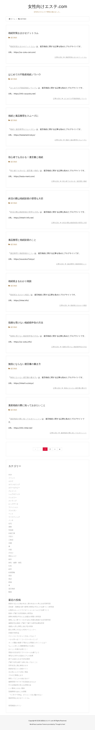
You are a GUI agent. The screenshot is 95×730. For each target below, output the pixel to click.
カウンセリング (14, 484)
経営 (10, 569)
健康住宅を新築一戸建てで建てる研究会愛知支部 (26, 623)
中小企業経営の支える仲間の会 (19, 685)
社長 (10, 566)
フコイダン (12, 510)
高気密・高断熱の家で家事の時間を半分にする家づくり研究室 (31, 607)
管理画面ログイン (14, 706)
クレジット (12, 491)
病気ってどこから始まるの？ (19, 678)
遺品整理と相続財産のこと (22, 239)
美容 (10, 576)
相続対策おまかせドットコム (23, 33)
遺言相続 (14, 38)
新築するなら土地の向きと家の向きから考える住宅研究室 (29, 603)
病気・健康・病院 (14, 563)
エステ (10, 481)
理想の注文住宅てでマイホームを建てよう (23, 652)
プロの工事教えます (15, 675)
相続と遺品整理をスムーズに (23, 115)
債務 (10, 527)
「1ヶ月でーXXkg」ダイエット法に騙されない (25, 695)
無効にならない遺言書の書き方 (24, 364)
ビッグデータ (13, 504)
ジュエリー (12, 497)
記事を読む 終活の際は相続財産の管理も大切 (69, 223)
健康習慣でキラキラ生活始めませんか (22, 682)
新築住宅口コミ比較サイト (18, 669)
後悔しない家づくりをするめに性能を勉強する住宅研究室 (29, 620)
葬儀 (10, 582)
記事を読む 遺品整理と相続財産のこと (71, 264)
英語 (10, 579)
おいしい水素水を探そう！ (18, 649)
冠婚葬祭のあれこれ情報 (17, 691)
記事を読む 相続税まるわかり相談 (73, 305)
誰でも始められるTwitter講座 (19, 659)
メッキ (10, 520)
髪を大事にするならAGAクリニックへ (22, 630)
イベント (11, 478)
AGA (10, 475)
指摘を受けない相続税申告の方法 (25, 322)
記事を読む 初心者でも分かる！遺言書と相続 (69, 181)
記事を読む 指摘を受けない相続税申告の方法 (69, 347)
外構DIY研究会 (13, 633)
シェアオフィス (14, 494)
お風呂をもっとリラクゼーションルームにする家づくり (28, 610)
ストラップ (12, 501)
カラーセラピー (14, 488)
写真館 (10, 530)
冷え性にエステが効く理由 (18, 672)
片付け (10, 553)
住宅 (10, 523)
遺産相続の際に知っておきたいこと (26, 405)
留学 (10, 559)
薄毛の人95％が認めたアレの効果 (20, 656)
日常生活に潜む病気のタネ (18, 665)
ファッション (13, 507)
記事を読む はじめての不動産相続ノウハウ (70, 98)
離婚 (10, 592)
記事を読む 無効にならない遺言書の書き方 (70, 388)
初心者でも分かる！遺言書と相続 (25, 157)
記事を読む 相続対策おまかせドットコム (71, 57)
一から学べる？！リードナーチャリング (23, 639)
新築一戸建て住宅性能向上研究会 (20, 613)
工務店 (10, 540)
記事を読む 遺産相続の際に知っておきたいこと (68, 433)
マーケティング (14, 517)
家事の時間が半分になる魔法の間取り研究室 (24, 617)
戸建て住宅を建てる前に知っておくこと (23, 662)
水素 (10, 549)
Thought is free (60, 724)
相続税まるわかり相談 (20, 281)
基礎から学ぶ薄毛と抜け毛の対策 (20, 626)
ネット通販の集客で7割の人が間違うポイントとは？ (27, 643)
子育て (10, 536)
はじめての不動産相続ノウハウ (24, 74)
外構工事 (11, 533)
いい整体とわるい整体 (16, 688)
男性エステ (12, 556)
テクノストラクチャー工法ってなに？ (22, 636)
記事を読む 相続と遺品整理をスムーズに (71, 140)
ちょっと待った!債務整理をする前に (21, 646)
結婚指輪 (11, 572)
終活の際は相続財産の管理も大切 (25, 198)
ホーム (13, 19)
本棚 (10, 543)
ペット (10, 514)
